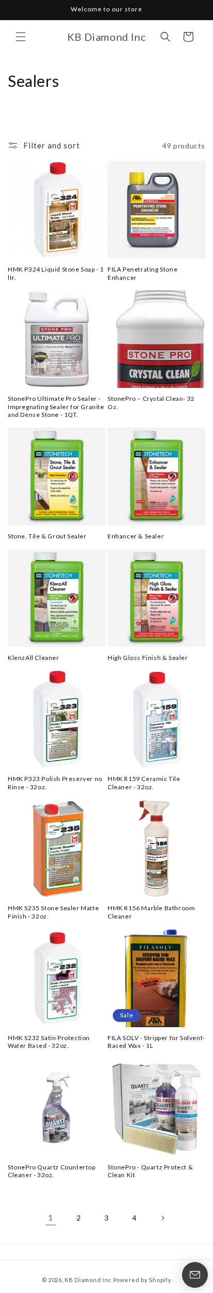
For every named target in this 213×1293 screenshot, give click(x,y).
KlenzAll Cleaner (33, 657)
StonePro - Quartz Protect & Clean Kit (150, 1171)
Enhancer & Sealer (136, 536)
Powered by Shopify (142, 1279)
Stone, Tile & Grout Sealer (47, 536)
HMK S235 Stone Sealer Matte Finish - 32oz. (53, 912)
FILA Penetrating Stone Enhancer (142, 273)
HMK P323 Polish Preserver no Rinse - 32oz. (55, 783)
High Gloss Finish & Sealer (148, 657)
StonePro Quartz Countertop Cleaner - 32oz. (52, 1171)
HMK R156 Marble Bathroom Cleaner (151, 912)
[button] (20, 36)
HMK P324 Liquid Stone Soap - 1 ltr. (56, 273)
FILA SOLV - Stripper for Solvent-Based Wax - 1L (156, 1042)
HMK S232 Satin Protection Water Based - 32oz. (49, 1042)
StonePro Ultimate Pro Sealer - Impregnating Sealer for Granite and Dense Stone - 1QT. (56, 406)
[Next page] (162, 1218)
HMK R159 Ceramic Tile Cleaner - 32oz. (144, 783)
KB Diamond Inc (88, 1279)
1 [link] (50, 1217)
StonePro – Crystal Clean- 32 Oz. (151, 403)
